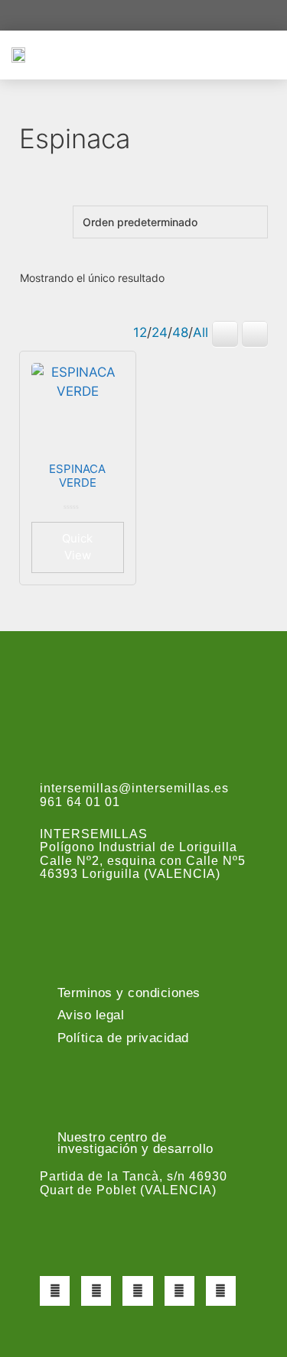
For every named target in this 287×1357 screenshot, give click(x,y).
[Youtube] (179, 1291)
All (200, 332)
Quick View (77, 547)
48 (180, 332)
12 (140, 332)
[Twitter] (96, 1291)
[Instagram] (137, 1291)
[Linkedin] (221, 1291)
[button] (265, 54)
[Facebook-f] (55, 1291)
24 (160, 332)
